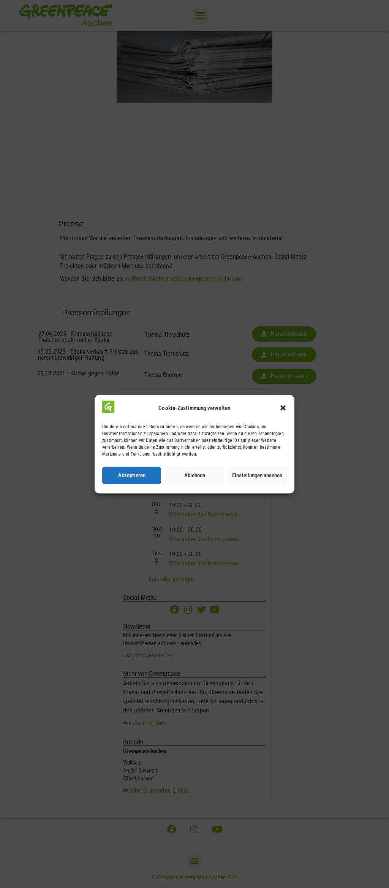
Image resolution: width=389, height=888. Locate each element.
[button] (283, 408)
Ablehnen (194, 475)
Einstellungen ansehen (257, 475)
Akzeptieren (131, 475)
